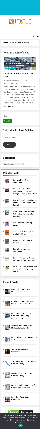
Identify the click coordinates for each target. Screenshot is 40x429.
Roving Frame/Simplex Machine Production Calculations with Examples (25, 202)
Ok (21, 426)
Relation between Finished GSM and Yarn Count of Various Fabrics (25, 269)
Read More (7, 106)
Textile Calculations (12, 80)
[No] (37, 421)
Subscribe (9, 145)
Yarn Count (9, 68)
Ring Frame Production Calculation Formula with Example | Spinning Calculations (25, 191)
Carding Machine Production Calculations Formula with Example (23, 214)
